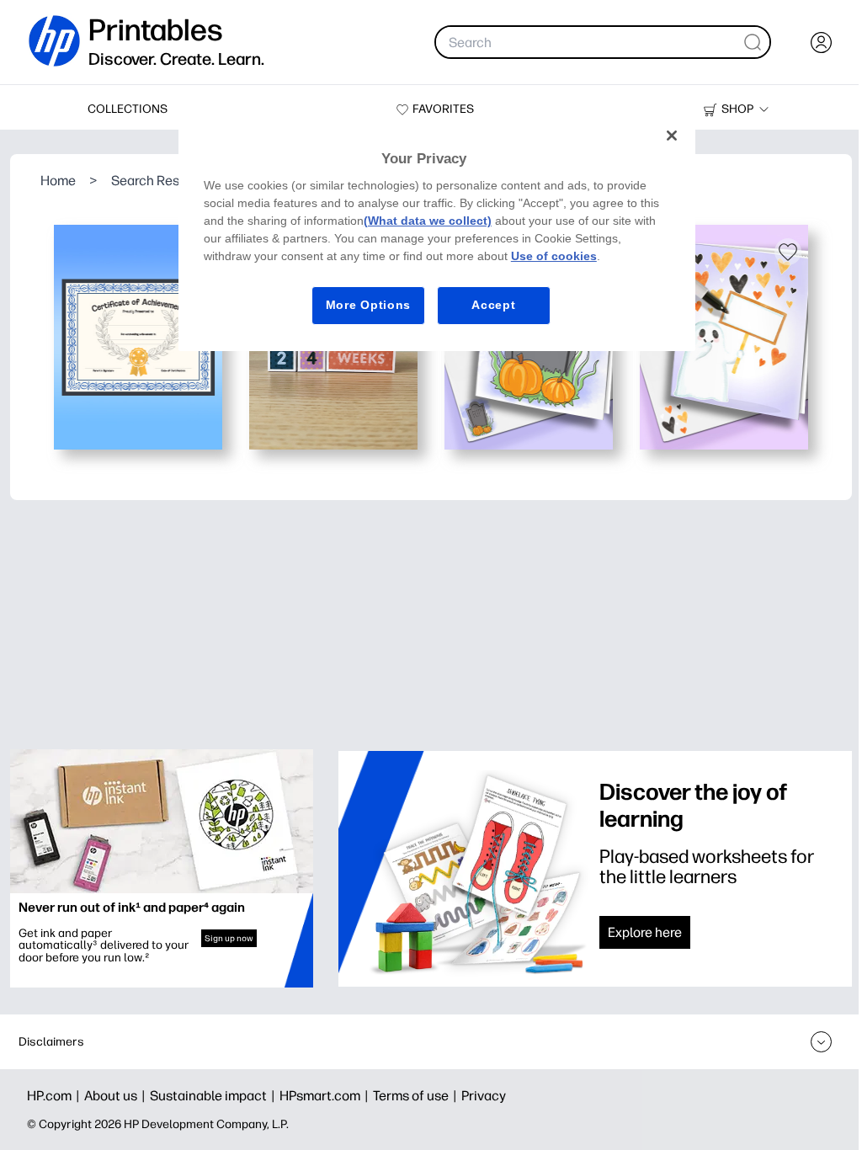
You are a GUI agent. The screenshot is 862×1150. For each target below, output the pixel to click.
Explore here (645, 932)
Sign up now (229, 938)
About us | (117, 1096)
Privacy (483, 1096)
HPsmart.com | (326, 1096)
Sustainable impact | (214, 1096)
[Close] (671, 135)
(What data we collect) (428, 220)
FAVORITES (443, 109)
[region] (436, 233)
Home (58, 181)
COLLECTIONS (128, 109)
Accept (493, 304)
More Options (368, 304)
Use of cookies (554, 256)
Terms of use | (417, 1096)
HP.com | (55, 1096)
